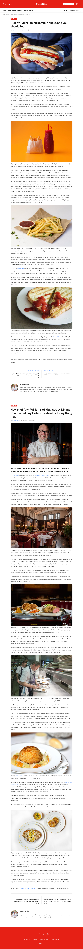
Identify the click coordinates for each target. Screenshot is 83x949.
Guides (14, 10)
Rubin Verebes (15, 30)
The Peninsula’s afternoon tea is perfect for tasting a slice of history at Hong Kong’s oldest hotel (26, 901)
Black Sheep (19, 776)
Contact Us (27, 939)
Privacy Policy (55, 939)
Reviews (19, 10)
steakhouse (20, 268)
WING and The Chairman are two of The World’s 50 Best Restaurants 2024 (57, 374)
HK (64, 10)
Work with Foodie (74, 10)
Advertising (35, 939)
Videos (31, 10)
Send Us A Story (44, 939)
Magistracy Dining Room (42, 475)
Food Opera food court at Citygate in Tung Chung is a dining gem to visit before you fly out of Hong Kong (25, 375)
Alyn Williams (15, 475)
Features (25, 10)
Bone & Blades (57, 337)
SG (66, 10)
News (9, 10)
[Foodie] (41, 4)
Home (4, 10)
